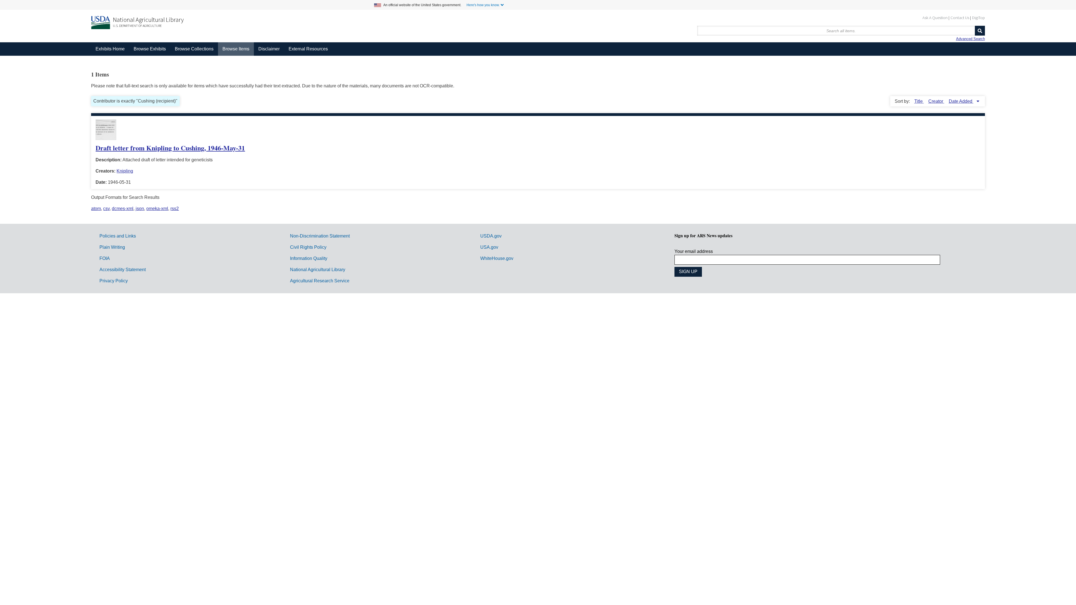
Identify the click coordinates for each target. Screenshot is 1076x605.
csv (106, 208)
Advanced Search (970, 39)
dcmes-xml (122, 208)
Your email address (693, 251)
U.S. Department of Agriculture (137, 26)
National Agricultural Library (148, 20)
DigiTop (978, 17)
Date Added (961, 101)
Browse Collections (194, 48)
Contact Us (959, 17)
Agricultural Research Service (319, 280)
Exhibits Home (110, 48)
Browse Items (235, 48)
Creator (936, 101)
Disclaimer (269, 48)
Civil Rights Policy (308, 247)
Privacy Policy (113, 280)
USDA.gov (491, 236)
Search (980, 31)
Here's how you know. (483, 5)
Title (919, 101)
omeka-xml (157, 208)
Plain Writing (112, 247)
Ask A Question (935, 17)
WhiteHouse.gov (496, 258)
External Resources (308, 48)
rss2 (174, 208)
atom (96, 208)
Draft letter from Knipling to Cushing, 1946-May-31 (170, 148)
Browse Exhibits (150, 48)
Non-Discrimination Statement (320, 236)
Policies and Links (117, 236)
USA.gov (489, 247)
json (140, 208)
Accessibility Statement (122, 269)
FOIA (104, 258)
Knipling (125, 171)
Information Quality (308, 258)
